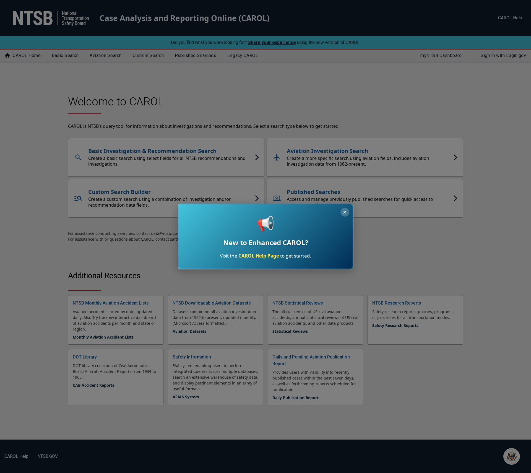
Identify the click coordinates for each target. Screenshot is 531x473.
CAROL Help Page (258, 256)
